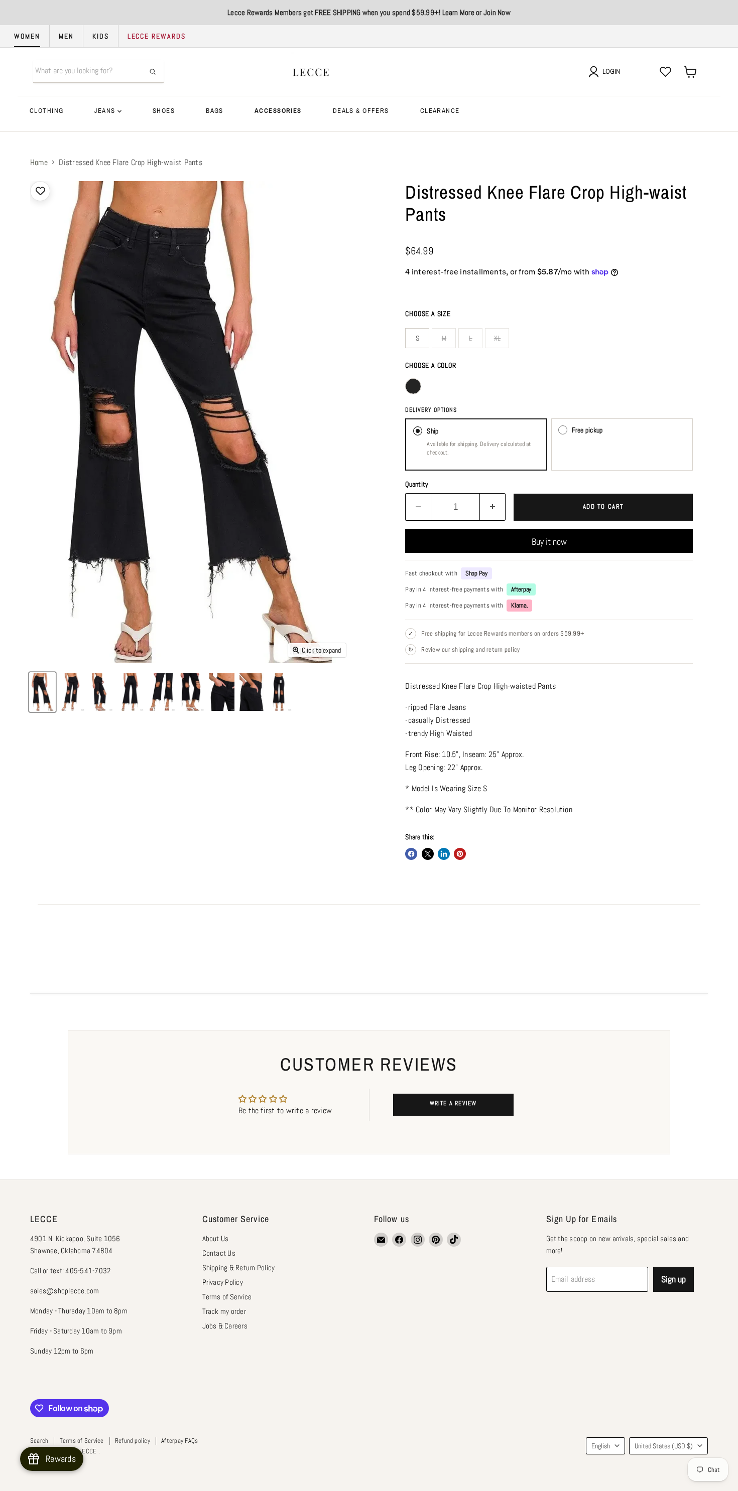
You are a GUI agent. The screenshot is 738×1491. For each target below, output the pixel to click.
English (600, 1445)
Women (27, 36)
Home (39, 162)
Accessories (278, 110)
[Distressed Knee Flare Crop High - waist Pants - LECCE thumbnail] (42, 692)
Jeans (105, 110)
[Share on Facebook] (411, 854)
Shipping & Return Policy (238, 1267)
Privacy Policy (222, 1282)
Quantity (416, 484)
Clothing (46, 110)
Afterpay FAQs (179, 1440)
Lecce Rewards (157, 36)
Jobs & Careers (225, 1325)
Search (39, 1440)
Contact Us (218, 1253)
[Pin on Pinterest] (460, 854)
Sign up (673, 1279)
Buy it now (549, 541)
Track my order (224, 1311)
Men (66, 36)
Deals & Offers (361, 110)
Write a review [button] (453, 1103)
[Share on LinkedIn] (444, 854)
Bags (214, 110)
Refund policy (132, 1440)
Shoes (164, 110)
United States (664, 1445)
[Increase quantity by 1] (493, 507)
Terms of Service (227, 1296)
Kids (100, 36)
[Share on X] (428, 854)
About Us (215, 1238)
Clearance (440, 110)
